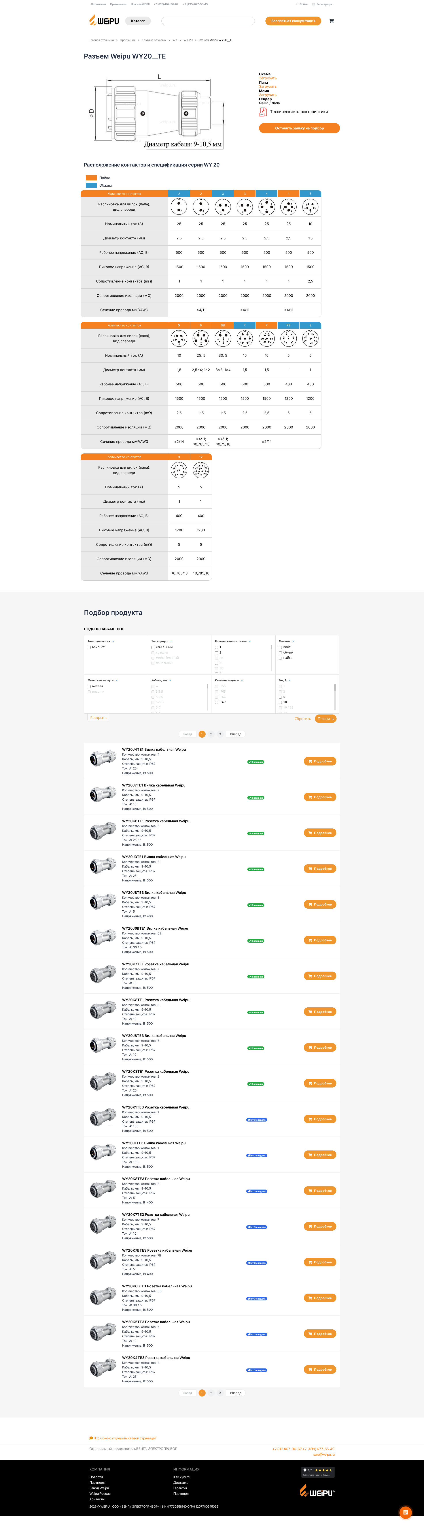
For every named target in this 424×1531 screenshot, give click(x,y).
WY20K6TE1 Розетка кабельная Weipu (155, 821)
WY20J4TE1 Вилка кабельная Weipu (154, 749)
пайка (287, 658)
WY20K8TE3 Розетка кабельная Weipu (156, 1179)
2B (221, 658)
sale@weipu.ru (324, 1454)
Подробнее (322, 761)
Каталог (138, 21)
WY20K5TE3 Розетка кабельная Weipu (156, 1322)
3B (221, 668)
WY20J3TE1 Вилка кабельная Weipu (154, 857)
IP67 (223, 702)
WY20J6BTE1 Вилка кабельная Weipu (155, 928)
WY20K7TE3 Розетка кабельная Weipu (156, 1214)
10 (285, 702)
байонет (98, 647)
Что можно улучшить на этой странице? (124, 1438)
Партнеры (97, 1482)
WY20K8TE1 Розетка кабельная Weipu (155, 1000)
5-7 (158, 707)
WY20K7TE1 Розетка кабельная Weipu (155, 964)
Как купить (181, 1477)
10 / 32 (288, 707)
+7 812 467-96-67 (287, 1449)
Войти (303, 4)
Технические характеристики (298, 111)
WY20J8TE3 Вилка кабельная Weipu (154, 892)
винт (287, 647)
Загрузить (268, 78)
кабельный (164, 647)
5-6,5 (159, 697)
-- (157, 686)
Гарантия (180, 1488)
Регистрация (324, 4)
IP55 (223, 686)
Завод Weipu (99, 1488)
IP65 (223, 691)
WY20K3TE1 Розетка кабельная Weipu (155, 1071)
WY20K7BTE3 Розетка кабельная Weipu (157, 1250)
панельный (164, 663)
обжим (288, 652)
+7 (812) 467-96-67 (166, 4)
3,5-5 (159, 691)
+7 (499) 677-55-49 (195, 4)
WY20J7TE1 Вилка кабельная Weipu (154, 785)
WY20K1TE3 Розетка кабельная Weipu (155, 1107)
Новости (96, 1477)
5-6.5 (159, 702)
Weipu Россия (100, 1493)
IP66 (223, 697)
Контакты (96, 1499)
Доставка (180, 1482)
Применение (118, 4)
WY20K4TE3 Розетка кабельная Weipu (156, 1357)
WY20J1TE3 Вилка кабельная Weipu (154, 1143)
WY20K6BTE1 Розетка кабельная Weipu (157, 1286)
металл (97, 686)
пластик (98, 691)
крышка (162, 652)
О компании (98, 4)
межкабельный (167, 658)
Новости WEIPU (140, 4)
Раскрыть (98, 717)
